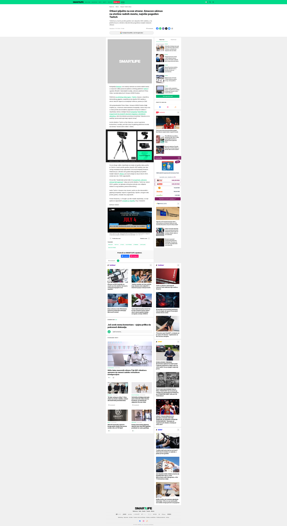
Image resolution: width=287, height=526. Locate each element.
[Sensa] (155, 514)
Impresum (126, 517)
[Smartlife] (78, 2)
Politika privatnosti (160, 517)
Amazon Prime (112, 247)
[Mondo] (118, 514)
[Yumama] (136, 514)
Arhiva (167, 517)
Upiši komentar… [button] (117, 331)
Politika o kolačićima (151, 517)
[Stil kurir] (159, 514)
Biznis (117, 6)
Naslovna (111, 6)
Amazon (110, 244)
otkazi (122, 244)
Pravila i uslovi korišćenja (139, 517)
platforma (129, 244)
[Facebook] (160, 107)
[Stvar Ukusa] (143, 514)
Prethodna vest (116, 238)
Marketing (120, 517)
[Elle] (149, 514)
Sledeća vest (143, 238)
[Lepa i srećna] (130, 514)
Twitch (116, 244)
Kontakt (131, 517)
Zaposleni (142, 244)
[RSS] (175, 107)
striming (135, 244)
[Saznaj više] (178, 112)
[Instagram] (168, 107)
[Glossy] (164, 514)
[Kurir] (124, 514)
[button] (150, 28)
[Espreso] (169, 514)
